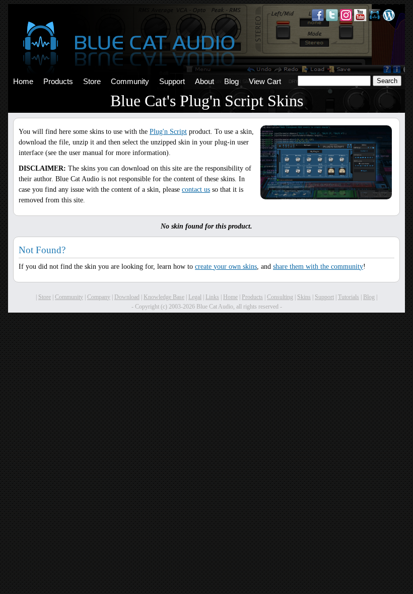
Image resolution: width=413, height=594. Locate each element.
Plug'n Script (168, 131)
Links (212, 297)
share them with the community (318, 266)
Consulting (280, 297)
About (204, 82)
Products (58, 82)
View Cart (265, 82)
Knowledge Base (164, 297)
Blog (231, 82)
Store (92, 82)
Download (127, 297)
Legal (194, 297)
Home (23, 82)
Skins (304, 297)
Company (98, 297)
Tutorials (348, 297)
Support (172, 82)
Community (130, 82)
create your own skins (226, 266)
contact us (196, 189)
